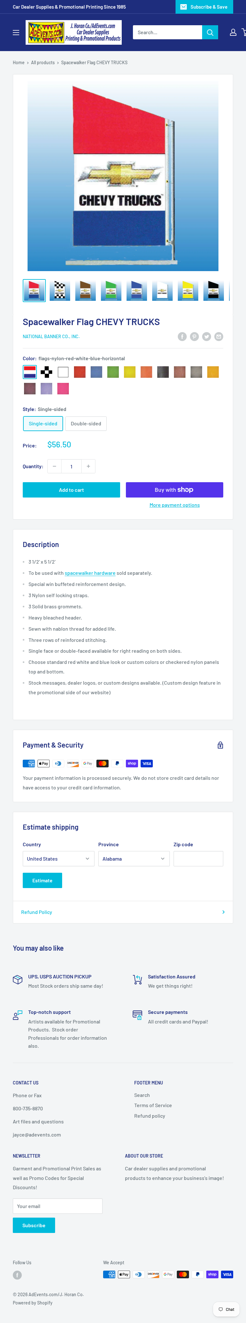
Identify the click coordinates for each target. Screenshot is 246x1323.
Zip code (183, 844)
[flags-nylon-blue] (96, 372)
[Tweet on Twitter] (206, 336)
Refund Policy (36, 912)
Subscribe (33, 1225)
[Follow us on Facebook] (17, 1275)
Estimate (42, 880)
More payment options (175, 505)
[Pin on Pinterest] (194, 336)
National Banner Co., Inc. (51, 336)
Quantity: (33, 466)
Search (142, 1095)
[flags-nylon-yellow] (129, 372)
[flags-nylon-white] (63, 372)
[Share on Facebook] (182, 336)
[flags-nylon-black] (163, 372)
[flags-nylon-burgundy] (30, 388)
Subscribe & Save (209, 7)
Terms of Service (153, 1105)
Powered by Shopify (33, 1302)
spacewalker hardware (90, 573)
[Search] (210, 32)
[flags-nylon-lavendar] (46, 388)
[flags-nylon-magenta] (63, 388)
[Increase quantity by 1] (88, 466)
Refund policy (149, 1116)
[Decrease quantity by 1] (54, 466)
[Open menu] (16, 32)
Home (19, 62)
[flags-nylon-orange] (146, 372)
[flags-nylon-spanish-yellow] (213, 372)
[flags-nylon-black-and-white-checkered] (46, 372)
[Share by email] (218, 336)
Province (108, 844)
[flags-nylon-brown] (179, 372)
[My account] (233, 32)
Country (32, 844)
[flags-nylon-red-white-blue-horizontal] (30, 372)
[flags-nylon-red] (80, 372)
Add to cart (71, 490)
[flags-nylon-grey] (196, 372)
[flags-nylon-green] (113, 372)
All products (43, 62)
